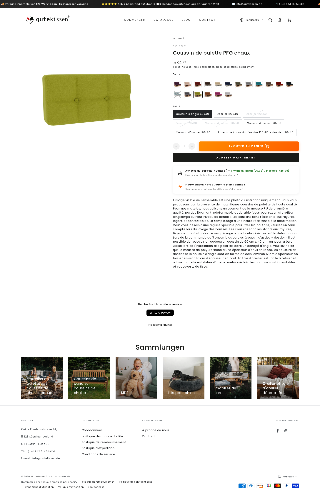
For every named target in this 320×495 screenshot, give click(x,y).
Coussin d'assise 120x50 (222, 124)
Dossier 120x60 (186, 124)
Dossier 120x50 (256, 115)
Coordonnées (92, 430)
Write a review (160, 312)
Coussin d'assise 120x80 (193, 133)
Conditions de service (98, 454)
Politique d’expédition (71, 487)
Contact (148, 436)
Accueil (177, 38)
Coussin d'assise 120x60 (264, 124)
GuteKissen (38, 476)
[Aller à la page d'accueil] (47, 20)
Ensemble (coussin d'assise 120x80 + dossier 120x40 (256, 133)
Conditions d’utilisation (39, 487)
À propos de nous (155, 430)
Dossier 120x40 (227, 115)
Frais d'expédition (204, 66)
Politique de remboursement (104, 442)
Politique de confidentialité (135, 481)
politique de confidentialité (102, 436)
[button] (270, 20)
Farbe (176, 74)
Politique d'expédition (98, 448)
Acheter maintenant (236, 157)
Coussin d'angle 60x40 (192, 115)
